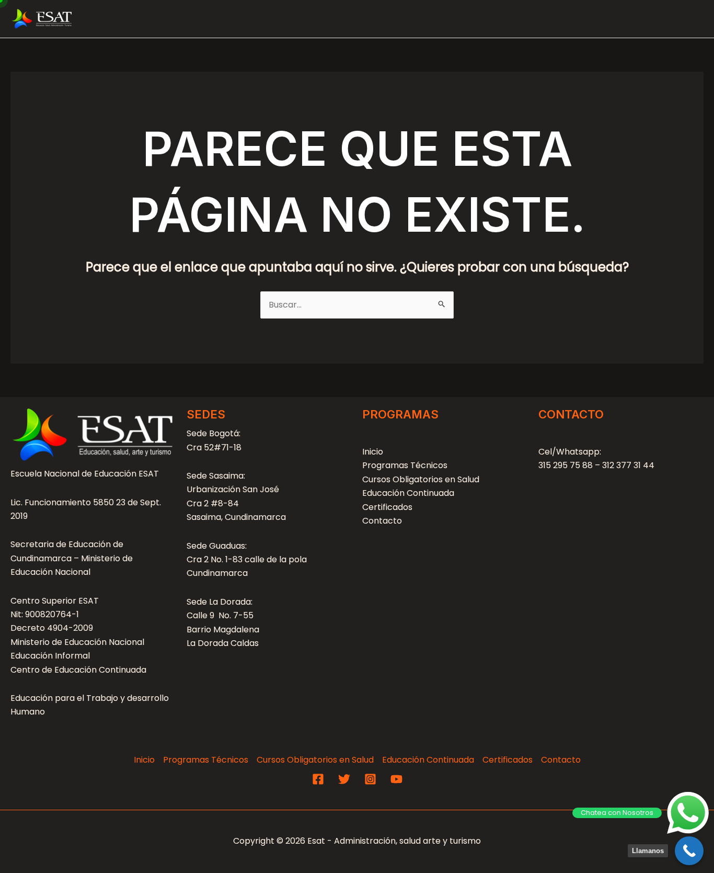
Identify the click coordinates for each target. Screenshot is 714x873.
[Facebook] (318, 779)
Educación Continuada (571, 19)
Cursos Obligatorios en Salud (435, 19)
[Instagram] (370, 779)
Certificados (387, 507)
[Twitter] (344, 779)
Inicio (372, 452)
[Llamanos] (689, 850)
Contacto (673, 19)
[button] (347, 19)
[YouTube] (396, 779)
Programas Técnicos (295, 19)
